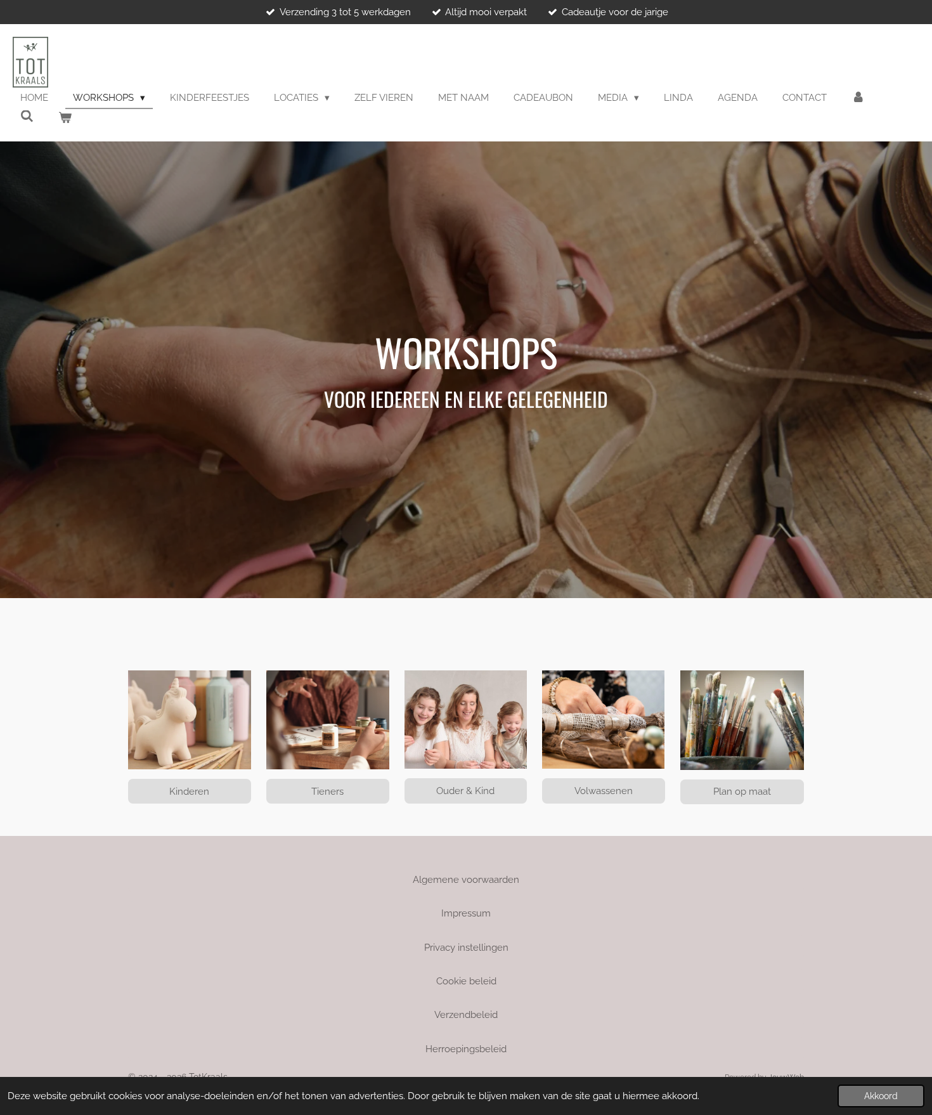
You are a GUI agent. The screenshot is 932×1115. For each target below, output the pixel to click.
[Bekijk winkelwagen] (65, 118)
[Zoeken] (27, 117)
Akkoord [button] (881, 1096)
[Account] (858, 98)
